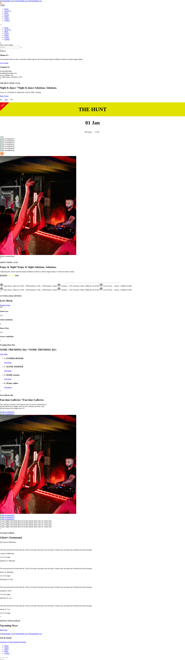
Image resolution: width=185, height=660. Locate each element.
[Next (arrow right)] (3, 659)
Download (7, 362)
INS (6, 100)
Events (6, 15)
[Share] (5, 657)
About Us (7, 11)
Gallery (6, 18)
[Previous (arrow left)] (1, 659)
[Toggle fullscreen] (3, 657)
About (6, 648)
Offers (6, 17)
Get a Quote (4, 63)
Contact (7, 20)
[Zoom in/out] (1, 657)
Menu (6, 13)
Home (6, 9)
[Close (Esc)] (7, 657)
